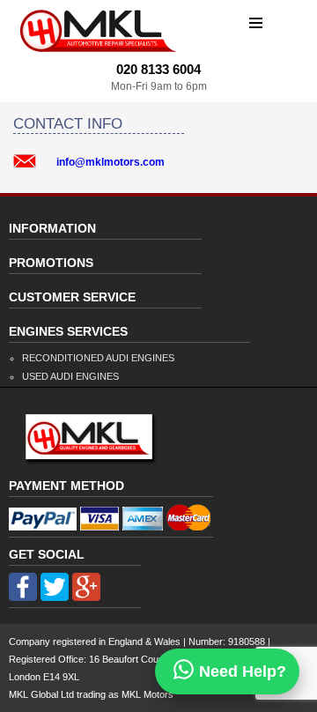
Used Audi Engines (70, 376)
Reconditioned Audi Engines (98, 357)
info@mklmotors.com (110, 162)
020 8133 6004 (158, 69)
